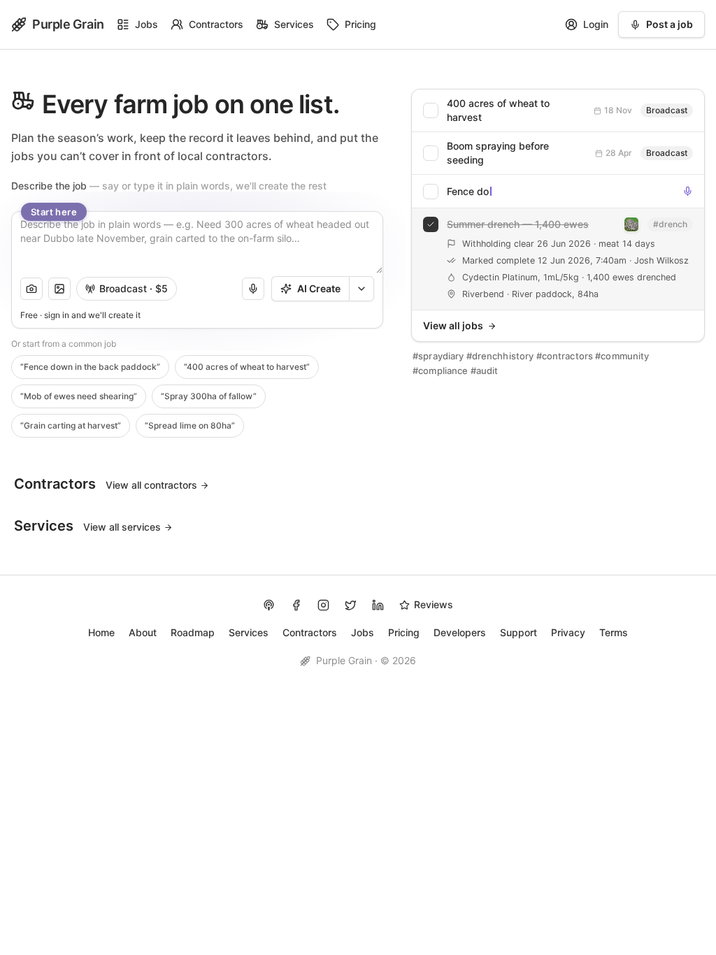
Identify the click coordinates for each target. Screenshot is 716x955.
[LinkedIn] (378, 605)
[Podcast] (269, 605)
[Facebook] (296, 605)
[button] (31, 289)
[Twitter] (351, 605)
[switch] (126, 289)
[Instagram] (323, 605)
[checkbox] (558, 110)
